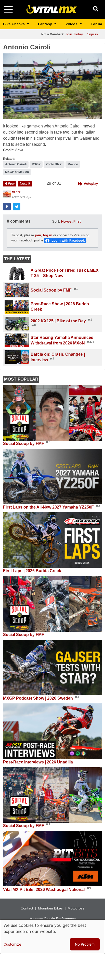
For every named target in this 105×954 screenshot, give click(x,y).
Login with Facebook (68, 240)
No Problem (85, 944)
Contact (27, 908)
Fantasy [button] (45, 24)
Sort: (56, 221)
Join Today (74, 34)
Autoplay (91, 183)
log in (47, 235)
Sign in (92, 34)
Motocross (76, 908)
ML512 (16, 192)
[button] (52, 86)
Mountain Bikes (50, 908)
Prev (11, 183)
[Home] (52, 9)
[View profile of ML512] (7, 194)
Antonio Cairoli (16, 164)
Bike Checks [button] (14, 24)
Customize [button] (12, 944)
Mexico (73, 164)
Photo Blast (54, 164)
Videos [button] (71, 24)
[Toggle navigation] (8, 9)
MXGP (36, 164)
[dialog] (52, 936)
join (38, 235)
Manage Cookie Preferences (53, 919)
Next (23, 183)
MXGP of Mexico (17, 172)
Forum (96, 24)
